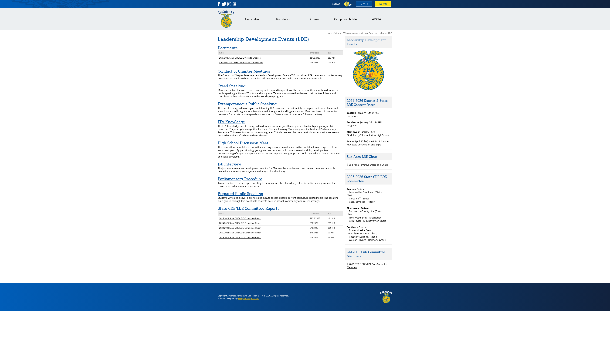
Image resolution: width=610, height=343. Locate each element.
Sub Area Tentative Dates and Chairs (368, 164)
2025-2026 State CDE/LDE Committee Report (240, 218)
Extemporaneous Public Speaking (247, 103)
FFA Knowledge (231, 121)
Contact (336, 3)
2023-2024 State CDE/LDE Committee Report (240, 228)
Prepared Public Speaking (240, 193)
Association (253, 19)
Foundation (283, 19)
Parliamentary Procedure (240, 178)
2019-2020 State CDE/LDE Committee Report (240, 237)
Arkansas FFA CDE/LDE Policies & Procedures (241, 62)
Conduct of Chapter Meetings (244, 71)
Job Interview (229, 164)
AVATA (376, 19)
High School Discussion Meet (243, 143)
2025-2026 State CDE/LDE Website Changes (240, 58)
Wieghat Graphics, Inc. (248, 298)
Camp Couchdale (345, 19)
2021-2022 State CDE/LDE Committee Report (240, 233)
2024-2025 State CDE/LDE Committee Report (240, 223)
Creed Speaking (231, 86)
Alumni (314, 19)
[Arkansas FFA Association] (368, 89)
